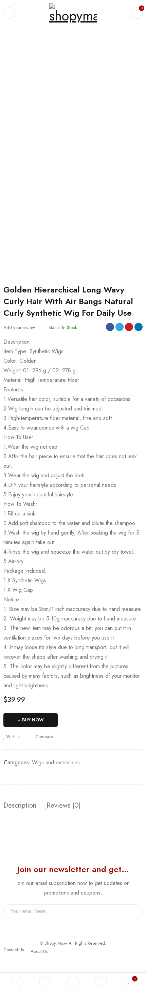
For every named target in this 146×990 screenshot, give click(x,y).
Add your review (19, 327)
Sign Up (134, 911)
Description (19, 805)
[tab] (19, 805)
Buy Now (33, 720)
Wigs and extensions (40, 46)
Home (9, 46)
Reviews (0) (63, 805)
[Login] (101, 981)
